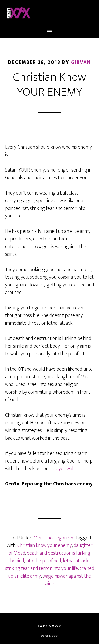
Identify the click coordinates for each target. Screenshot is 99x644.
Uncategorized (59, 537)
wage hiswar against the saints (67, 580)
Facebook (50, 626)
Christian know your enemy (44, 545)
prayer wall (63, 468)
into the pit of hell (43, 560)
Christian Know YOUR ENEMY (49, 84)
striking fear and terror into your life (41, 568)
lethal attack (75, 560)
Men (38, 537)
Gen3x (49, 13)
